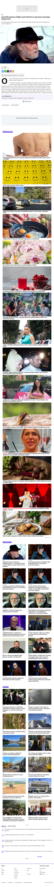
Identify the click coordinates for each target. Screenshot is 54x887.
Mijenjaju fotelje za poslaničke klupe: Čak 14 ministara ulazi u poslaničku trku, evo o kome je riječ (29, 851)
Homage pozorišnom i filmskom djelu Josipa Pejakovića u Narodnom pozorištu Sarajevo (39, 563)
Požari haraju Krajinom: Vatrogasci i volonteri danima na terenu (39, 775)
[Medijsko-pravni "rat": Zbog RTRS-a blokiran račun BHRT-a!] (39, 786)
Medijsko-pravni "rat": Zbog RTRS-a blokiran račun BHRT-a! (38, 796)
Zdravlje (16, 870)
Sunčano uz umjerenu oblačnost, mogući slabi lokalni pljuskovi (12, 753)
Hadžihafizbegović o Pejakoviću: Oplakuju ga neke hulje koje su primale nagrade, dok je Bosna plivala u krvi (14, 634)
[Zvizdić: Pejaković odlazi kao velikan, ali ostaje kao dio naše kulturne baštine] (39, 623)
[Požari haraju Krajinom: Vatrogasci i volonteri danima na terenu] (39, 764)
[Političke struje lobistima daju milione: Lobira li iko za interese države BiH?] (39, 721)
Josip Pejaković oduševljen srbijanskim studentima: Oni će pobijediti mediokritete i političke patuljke (39, 611)
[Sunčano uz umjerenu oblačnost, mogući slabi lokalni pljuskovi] (14, 743)
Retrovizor (29, 868)
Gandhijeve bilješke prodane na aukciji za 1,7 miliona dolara (19, 834)
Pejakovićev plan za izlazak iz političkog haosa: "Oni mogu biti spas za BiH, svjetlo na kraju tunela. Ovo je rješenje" (14, 564)
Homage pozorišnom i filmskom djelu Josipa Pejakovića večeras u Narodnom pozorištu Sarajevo (14, 587)
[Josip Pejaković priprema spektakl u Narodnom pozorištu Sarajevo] (14, 668)
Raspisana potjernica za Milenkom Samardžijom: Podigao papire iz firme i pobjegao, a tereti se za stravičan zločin (14, 709)
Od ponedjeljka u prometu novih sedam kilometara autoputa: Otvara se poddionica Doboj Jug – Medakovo (13, 819)
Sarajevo (16, 874)
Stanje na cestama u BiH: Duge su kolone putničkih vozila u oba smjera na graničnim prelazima (39, 708)
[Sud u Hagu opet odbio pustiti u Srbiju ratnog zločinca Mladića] (39, 743)
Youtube (43, 874)
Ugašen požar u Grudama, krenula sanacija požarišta (13, 775)
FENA (5, 67)
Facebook (43, 868)
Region (2, 872)
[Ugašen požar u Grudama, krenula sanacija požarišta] (14, 764)
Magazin (16, 876)
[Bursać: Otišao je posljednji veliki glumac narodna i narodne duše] (14, 645)
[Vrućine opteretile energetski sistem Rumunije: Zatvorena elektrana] (14, 786)
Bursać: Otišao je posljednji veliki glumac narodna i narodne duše (12, 656)
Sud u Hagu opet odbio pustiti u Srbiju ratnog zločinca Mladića (39, 753)
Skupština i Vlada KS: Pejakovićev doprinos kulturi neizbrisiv (12, 610)
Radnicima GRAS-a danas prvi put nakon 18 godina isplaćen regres (38, 818)
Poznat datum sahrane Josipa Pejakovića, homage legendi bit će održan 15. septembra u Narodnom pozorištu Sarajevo (38, 588)
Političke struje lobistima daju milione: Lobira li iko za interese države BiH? (39, 732)
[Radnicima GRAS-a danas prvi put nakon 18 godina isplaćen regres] (39, 807)
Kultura (30, 560)
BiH (2, 14)
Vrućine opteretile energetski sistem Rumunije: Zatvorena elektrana (13, 796)
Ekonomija (16, 872)
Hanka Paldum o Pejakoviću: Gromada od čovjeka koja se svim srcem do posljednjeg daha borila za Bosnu (39, 657)
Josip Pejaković (6, 105)
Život (28, 870)
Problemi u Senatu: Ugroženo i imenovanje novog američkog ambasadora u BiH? (25, 845)
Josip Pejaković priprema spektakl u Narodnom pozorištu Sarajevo (13, 678)
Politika (2, 870)
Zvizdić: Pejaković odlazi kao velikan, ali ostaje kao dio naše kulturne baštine (39, 634)
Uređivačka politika (28, 882)
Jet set (29, 654)
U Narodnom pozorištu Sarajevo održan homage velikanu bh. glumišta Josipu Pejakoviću (39, 679)
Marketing (10, 882)
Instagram (43, 872)
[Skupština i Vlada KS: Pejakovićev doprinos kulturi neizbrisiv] (14, 600)
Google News (28, 101)
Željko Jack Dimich (15, 105)
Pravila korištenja (18, 882)
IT (27, 872)
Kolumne (29, 874)
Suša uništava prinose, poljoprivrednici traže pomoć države (14, 732)
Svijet (2, 874)
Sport (15, 868)
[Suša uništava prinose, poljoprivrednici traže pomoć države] (14, 721)
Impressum (3, 882)
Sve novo (39, 856)
